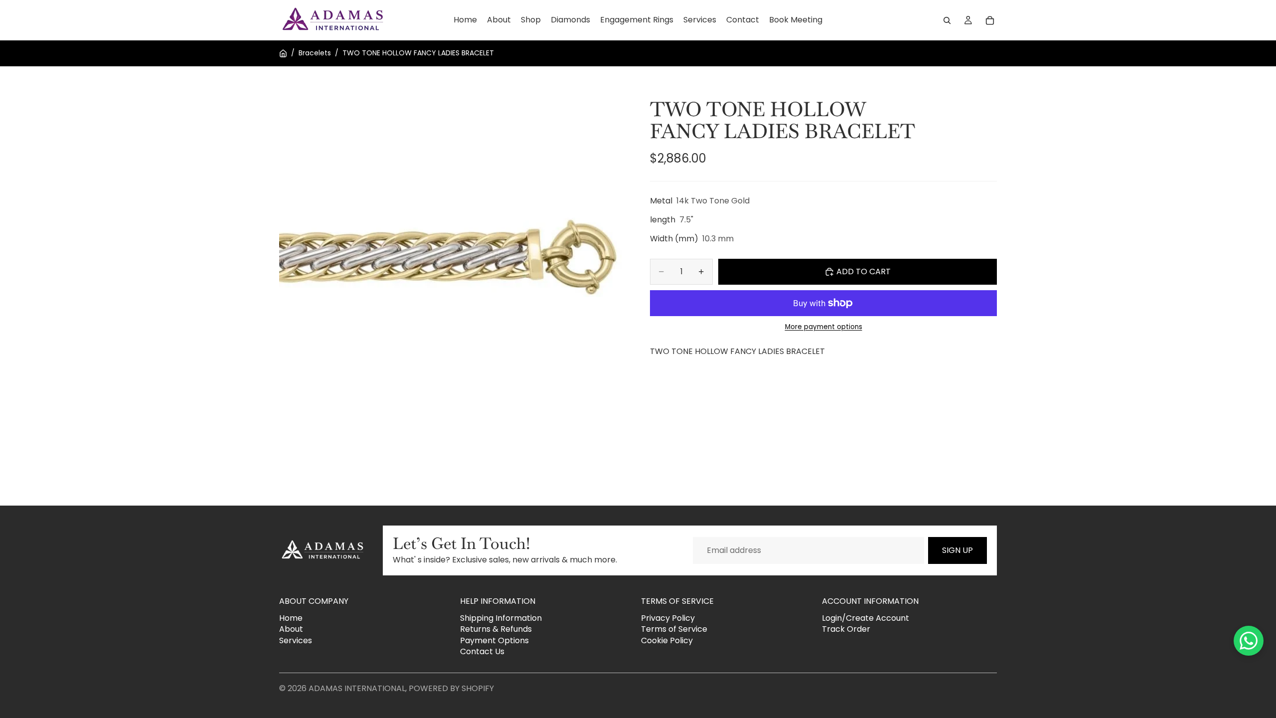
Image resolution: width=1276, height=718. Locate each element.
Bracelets (315, 53)
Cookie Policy (667, 640)
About (291, 629)
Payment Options (494, 640)
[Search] (947, 20)
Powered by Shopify (451, 688)
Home (291, 618)
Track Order (846, 629)
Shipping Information (501, 618)
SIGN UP (957, 550)
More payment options (823, 327)
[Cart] (990, 20)
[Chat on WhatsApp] (1249, 641)
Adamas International (357, 688)
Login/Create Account (865, 618)
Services (295, 640)
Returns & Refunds (496, 629)
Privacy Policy (668, 618)
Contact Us (482, 651)
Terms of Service (674, 629)
